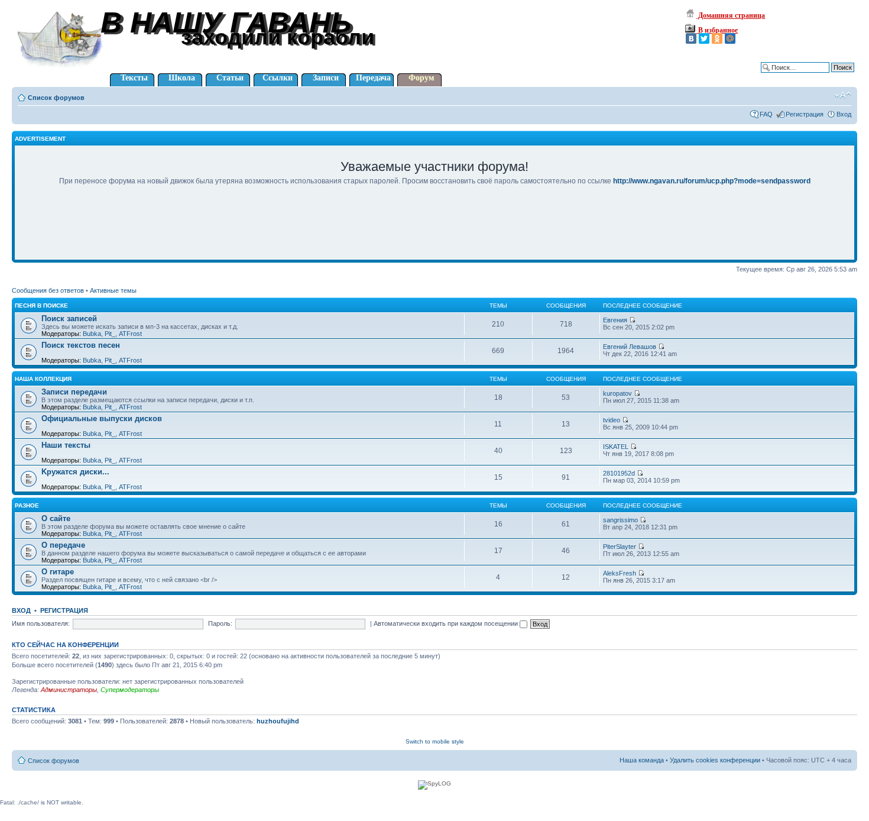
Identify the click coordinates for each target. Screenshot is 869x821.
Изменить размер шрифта (842, 95)
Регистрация (804, 114)
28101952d (619, 473)
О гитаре (57, 571)
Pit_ (110, 333)
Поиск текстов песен (80, 345)
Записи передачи (74, 391)
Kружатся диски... (75, 471)
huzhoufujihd (278, 721)
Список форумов (56, 97)
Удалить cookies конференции (715, 760)
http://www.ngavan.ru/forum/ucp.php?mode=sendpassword (711, 181)
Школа (181, 77)
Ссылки (277, 77)
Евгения (615, 320)
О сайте (55, 518)
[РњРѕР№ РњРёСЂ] (730, 38)
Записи (326, 77)
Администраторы (69, 689)
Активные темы (113, 290)
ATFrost (130, 333)
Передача (373, 77)
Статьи (230, 77)
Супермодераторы (129, 689)
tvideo (611, 420)
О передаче (63, 545)
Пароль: (220, 623)
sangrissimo (620, 519)
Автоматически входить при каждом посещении (447, 623)
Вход (843, 114)
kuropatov (617, 393)
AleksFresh (619, 573)
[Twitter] (704, 38)
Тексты (134, 77)
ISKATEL (615, 446)
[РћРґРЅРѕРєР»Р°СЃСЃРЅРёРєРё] (717, 38)
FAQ (766, 114)
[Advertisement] (434, 230)
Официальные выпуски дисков (101, 418)
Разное (27, 505)
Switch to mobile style (435, 741)
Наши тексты (65, 445)
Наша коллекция (43, 379)
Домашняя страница (730, 15)
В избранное (717, 30)
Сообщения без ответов (48, 290)
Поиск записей (69, 318)
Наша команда (642, 760)
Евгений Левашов (629, 346)
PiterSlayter (619, 546)
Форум (421, 77)
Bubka (92, 333)
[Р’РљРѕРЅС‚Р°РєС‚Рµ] (691, 38)
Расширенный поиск (823, 76)
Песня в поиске (41, 305)
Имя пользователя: (41, 623)
